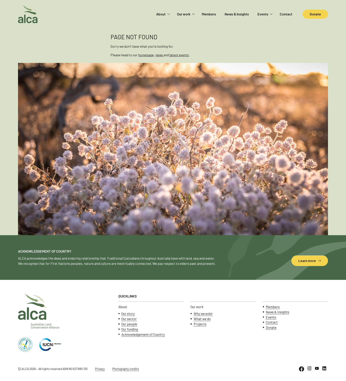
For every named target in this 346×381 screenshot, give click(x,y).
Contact (286, 14)
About (161, 14)
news (159, 55)
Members (209, 14)
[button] (163, 14)
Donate (271, 327)
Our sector (129, 319)
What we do (202, 319)
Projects (200, 324)
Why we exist (203, 313)
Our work (183, 14)
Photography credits (125, 369)
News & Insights (237, 14)
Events (262, 14)
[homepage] (28, 14)
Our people (129, 324)
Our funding (129, 329)
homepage (146, 55)
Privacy (100, 369)
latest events (179, 55)
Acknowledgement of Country (143, 334)
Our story (128, 313)
